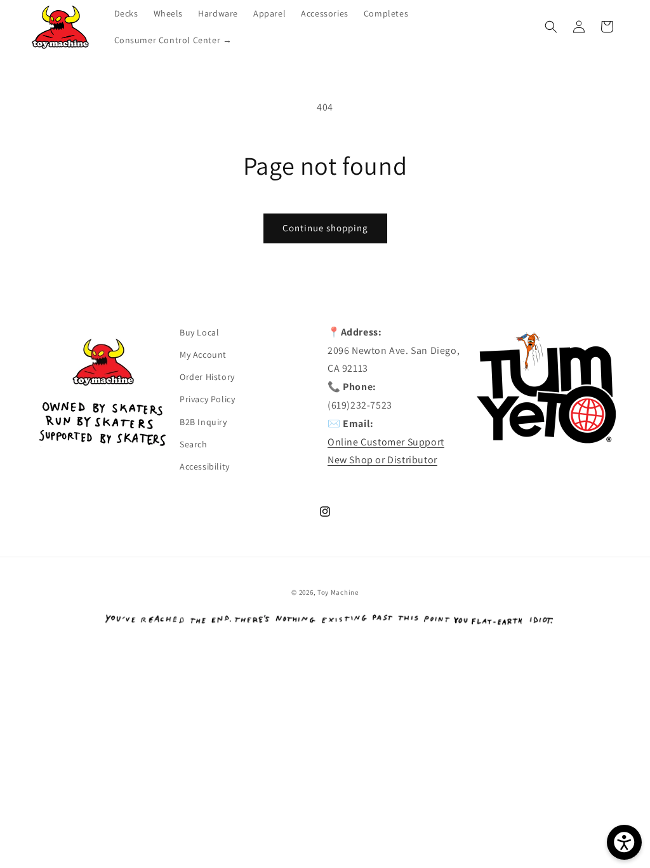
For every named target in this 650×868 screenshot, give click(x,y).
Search (194, 444)
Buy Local (199, 332)
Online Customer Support (386, 442)
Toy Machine (338, 592)
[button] (551, 27)
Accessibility (205, 466)
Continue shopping (325, 228)
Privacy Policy (207, 399)
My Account (203, 354)
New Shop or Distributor (382, 459)
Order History (207, 377)
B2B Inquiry (203, 422)
